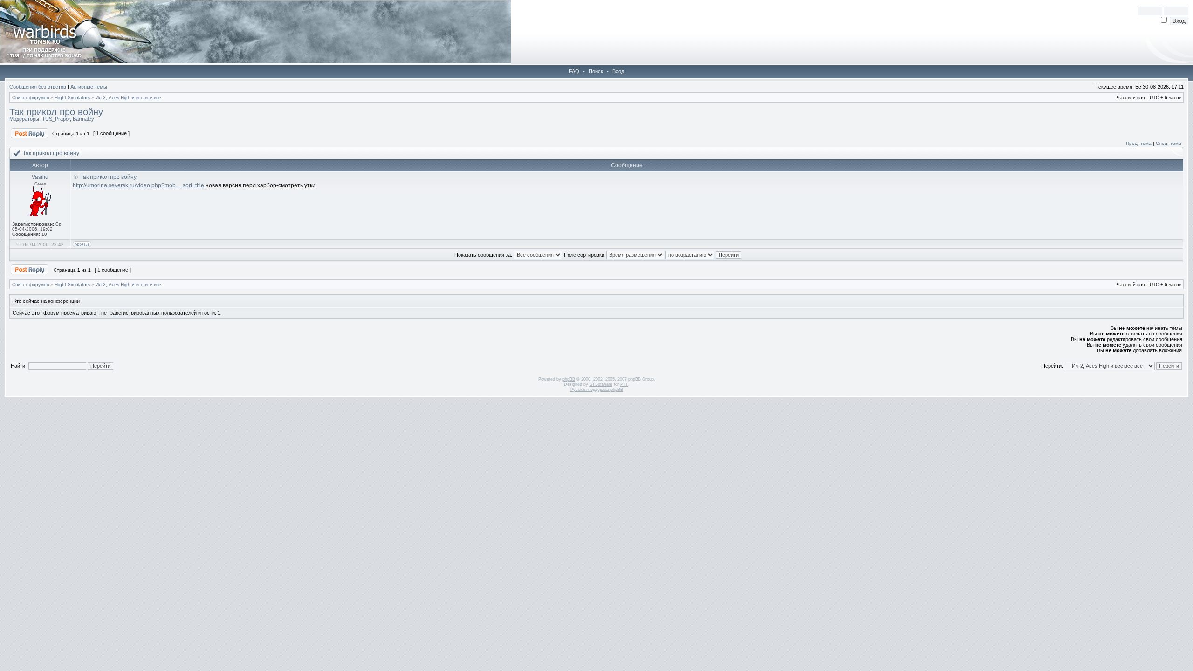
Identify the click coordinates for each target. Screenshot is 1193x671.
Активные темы (88, 86)
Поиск (596, 71)
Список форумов (30, 97)
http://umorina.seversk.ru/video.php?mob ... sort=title (138, 185)
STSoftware (601, 384)
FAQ (574, 71)
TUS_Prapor (56, 119)
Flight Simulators (72, 97)
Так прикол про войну (56, 112)
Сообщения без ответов (37, 86)
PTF (624, 384)
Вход (618, 71)
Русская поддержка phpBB (596, 389)
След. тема (1168, 143)
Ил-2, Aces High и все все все (128, 97)
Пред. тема (1139, 143)
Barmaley (83, 119)
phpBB (568, 379)
